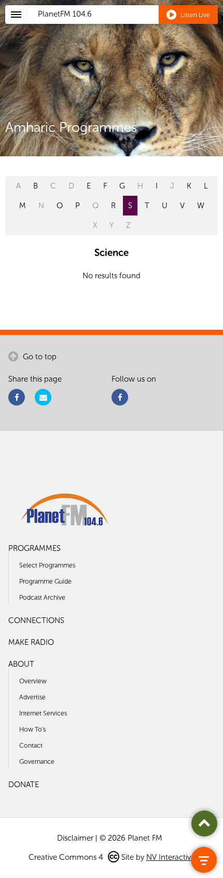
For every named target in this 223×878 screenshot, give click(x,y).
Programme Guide (45, 581)
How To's (32, 729)
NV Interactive (170, 857)
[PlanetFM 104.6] (125, 26)
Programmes (34, 548)
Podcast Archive (42, 597)
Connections (36, 620)
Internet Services (43, 713)
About (21, 664)
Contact (31, 745)
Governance (36, 761)
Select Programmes (47, 565)
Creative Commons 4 (67, 857)
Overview (33, 681)
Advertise (32, 697)
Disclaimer (75, 838)
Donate (23, 784)
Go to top (39, 356)
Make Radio (31, 642)
